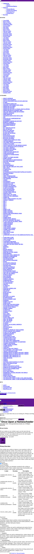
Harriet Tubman (8, 200)
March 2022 (6, 68)
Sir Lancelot (7, 321)
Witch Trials (7, 370)
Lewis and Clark (8, 237)
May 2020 (6, 87)
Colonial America (9, 147)
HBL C (4, 204)
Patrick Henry (7, 275)
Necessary (5, 463)
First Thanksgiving (9, 176)
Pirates (5, 284)
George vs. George (9, 185)
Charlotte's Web (8, 143)
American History (9, 107)
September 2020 (7, 82)
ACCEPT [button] (11, 437)
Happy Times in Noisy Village (12, 198)
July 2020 (6, 84)
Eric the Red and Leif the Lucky (13, 166)
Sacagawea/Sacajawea (10, 305)
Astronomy (7, 119)
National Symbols (9, 267)
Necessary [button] (2, 462)
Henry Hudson (7, 210)
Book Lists (6, 134)
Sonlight (6, 325)
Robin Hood (6, 303)
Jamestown (7, 225)
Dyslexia (6, 162)
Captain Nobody (8, 141)
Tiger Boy (6, 347)
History (5, 216)
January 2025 (7, 32)
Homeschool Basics (11, 6)
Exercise (6, 170)
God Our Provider (9, 189)
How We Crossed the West (11, 220)
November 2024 (7, 35)
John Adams (7, 226)
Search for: (3, 404)
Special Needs (7, 327)
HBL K (4, 208)
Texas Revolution (9, 336)
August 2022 (6, 63)
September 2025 (7, 24)
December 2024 (7, 33)
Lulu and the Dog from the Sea (13, 244)
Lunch (5, 245)
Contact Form (10, 13)
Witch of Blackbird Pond (11, 368)
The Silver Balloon (9, 339)
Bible (4, 126)
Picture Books (7, 283)
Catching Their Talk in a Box (12, 142)
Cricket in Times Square (10, 157)
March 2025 (6, 29)
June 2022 (6, 66)
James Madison (8, 222)
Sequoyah (6, 316)
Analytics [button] (2, 531)
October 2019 (7, 92)
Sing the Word (7, 319)
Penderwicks (7, 280)
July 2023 (6, 50)
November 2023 (7, 44)
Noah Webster (7, 269)
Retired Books (7, 297)
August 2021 (6, 74)
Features (5, 7)
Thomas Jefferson (9, 343)
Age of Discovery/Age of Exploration (15, 101)
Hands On (6, 197)
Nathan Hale (7, 265)
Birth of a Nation (8, 130)
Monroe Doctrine (8, 257)
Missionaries (7, 253)
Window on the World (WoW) (12, 367)
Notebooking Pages (9, 271)
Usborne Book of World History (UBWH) (16, 352)
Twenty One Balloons (10, 351)
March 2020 (6, 90)
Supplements (7, 335)
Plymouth (6, 285)
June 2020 (6, 86)
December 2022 (7, 58)
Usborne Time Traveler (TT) (12, 355)
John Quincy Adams (9, 228)
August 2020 (6, 83)
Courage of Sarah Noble (11, 154)
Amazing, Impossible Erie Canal (13, 105)
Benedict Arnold (8, 122)
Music (5, 261)
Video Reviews (7, 358)
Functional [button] (2, 517)
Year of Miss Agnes (9, 376)
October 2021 (7, 71)
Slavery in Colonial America (12, 324)
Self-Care (6, 313)
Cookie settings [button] (4, 437)
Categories (6, 3)
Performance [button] (3, 524)
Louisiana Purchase (9, 241)
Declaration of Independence (12, 160)
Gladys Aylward (8, 188)
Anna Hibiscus (7, 114)
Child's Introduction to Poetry (13, 146)
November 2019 (7, 91)
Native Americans (9, 268)
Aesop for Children (9, 99)
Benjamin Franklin (9, 125)
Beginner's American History (12, 121)
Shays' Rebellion (8, 317)
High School (7, 214)
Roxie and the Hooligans (11, 304)
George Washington (9, 186)
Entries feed (6, 386)
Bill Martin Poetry (9, 127)
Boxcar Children (8, 138)
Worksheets (7, 374)
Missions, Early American (11, 255)
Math (4, 248)
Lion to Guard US (8, 238)
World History (8, 375)
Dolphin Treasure (9, 161)
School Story (7, 311)
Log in (4, 385)
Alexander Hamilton (9, 103)
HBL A (4, 201)
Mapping (6, 246)
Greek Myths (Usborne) (10, 196)
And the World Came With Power (13, 111)
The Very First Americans (11, 340)
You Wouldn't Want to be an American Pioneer (18, 379)
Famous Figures (8, 173)
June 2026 (6, 20)
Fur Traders (7, 178)
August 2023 (6, 48)
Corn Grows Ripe (8, 153)
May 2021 (5, 76)
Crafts (5, 156)
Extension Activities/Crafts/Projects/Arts (17, 172)
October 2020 (7, 80)
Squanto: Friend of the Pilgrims (13, 329)
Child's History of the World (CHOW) (15, 145)
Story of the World (9, 332)
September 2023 (7, 47)
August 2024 (6, 36)
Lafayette (6, 233)
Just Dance (6, 230)
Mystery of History (9, 264)
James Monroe (8, 224)
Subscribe (3, 394)
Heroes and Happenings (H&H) (12, 213)
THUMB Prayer (7, 345)
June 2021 (6, 75)
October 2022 (7, 60)
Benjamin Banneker (9, 123)
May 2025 (6, 27)
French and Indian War (10, 177)
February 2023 (7, 55)
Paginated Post (10, 12)
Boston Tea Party (9, 137)
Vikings (5, 360)
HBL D (4, 205)
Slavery (5, 323)
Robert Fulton (8, 301)
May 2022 (6, 67)
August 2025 (6, 25)
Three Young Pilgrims (10, 344)
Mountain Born (8, 259)
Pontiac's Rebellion (9, 288)
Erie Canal (6, 168)
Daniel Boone (7, 158)
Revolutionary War (9, 299)
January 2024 (7, 43)
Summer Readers (8, 333)
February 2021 (7, 78)
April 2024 (6, 39)
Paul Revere (7, 276)
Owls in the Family (9, 273)
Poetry (5, 287)
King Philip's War (8, 232)
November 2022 (7, 59)
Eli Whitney (7, 164)
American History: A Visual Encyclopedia (16, 109)
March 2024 (6, 40)
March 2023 (6, 54)
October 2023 (7, 46)
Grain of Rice (7, 193)
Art (4, 117)
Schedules (6, 309)
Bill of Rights (7, 129)
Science (5, 312)
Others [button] (1, 546)
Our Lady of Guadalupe (10, 272)
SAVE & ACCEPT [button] (5, 552)
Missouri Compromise (10, 256)
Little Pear (6, 240)
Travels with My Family (10, 348)
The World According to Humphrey (14, 341)
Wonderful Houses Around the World (15, 372)
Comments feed (7, 387)
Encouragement (8, 165)
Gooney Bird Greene (9, 192)
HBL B (4, 202)
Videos (8, 4)
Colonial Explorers (9, 149)
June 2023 (6, 51)
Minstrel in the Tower (10, 252)
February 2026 (7, 23)
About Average (8, 98)
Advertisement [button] (3, 538)
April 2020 (6, 88)
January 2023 (7, 56)
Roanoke (6, 300)
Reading (5, 295)
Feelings (6, 174)
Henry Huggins (8, 212)
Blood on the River (9, 133)
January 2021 (7, 79)
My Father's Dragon (9, 263)
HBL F (4, 206)
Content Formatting (11, 10)
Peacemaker (7, 277)
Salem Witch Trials (9, 307)
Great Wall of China (9, 194)
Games (5, 180)
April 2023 (6, 52)
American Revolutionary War (12, 110)
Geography (7, 181)
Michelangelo (7, 249)
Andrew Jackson (8, 113)
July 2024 (6, 37)
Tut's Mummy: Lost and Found (12, 349)
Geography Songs (9, 182)
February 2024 (7, 41)
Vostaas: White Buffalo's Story (13, 362)
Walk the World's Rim (10, 363)
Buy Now (5, 14)
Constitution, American (11, 152)
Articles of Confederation (12, 118)
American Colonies (9, 106)
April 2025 (6, 28)
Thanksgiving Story (9, 337)
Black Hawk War (8, 131)
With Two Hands (8, 371)
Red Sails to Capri (9, 296)
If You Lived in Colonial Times (12, 221)
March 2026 (6, 21)
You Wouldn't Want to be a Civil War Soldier (17, 378)
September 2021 (7, 72)
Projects (6, 291)
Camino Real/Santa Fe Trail (12, 139)
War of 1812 (7, 364)
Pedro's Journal (8, 279)
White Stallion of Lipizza (11, 366)
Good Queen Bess (8, 190)
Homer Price (7, 217)
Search (21, 405)
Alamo (5, 102)
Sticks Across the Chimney (12, 331)
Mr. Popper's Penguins (10, 260)
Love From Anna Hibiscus (11, 242)
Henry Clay (6, 209)
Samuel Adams (7, 308)
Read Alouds (7, 292)
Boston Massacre (9, 135)
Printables (6, 289)
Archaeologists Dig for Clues (13, 115)
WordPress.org (7, 389)
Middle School (8, 251)
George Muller (8, 184)
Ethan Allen (7, 169)
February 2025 (7, 31)
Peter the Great (8, 281)
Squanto (6, 328)
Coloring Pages (8, 150)
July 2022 (6, 64)
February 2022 (7, 70)
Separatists (7, 315)
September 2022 (7, 62)
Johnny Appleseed (9, 229)
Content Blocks (10, 9)
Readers (5, 293)
